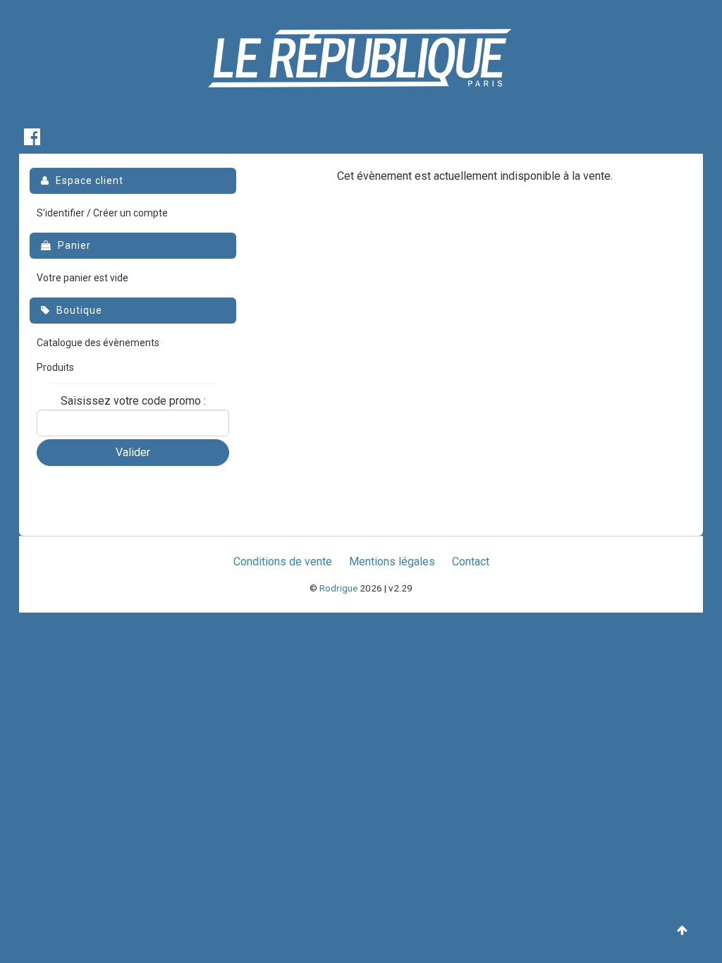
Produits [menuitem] (55, 367)
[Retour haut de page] (682, 931)
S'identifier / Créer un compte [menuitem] (102, 213)
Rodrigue (338, 588)
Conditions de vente (282, 561)
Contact (470, 561)
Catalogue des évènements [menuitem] (98, 342)
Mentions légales (392, 561)
